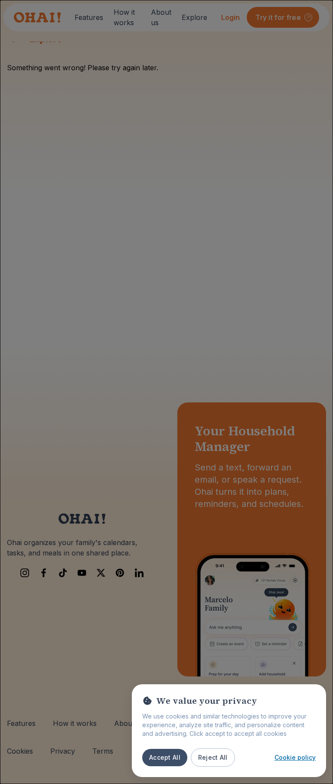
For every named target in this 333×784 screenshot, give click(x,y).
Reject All (213, 757)
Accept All (164, 757)
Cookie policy (295, 757)
